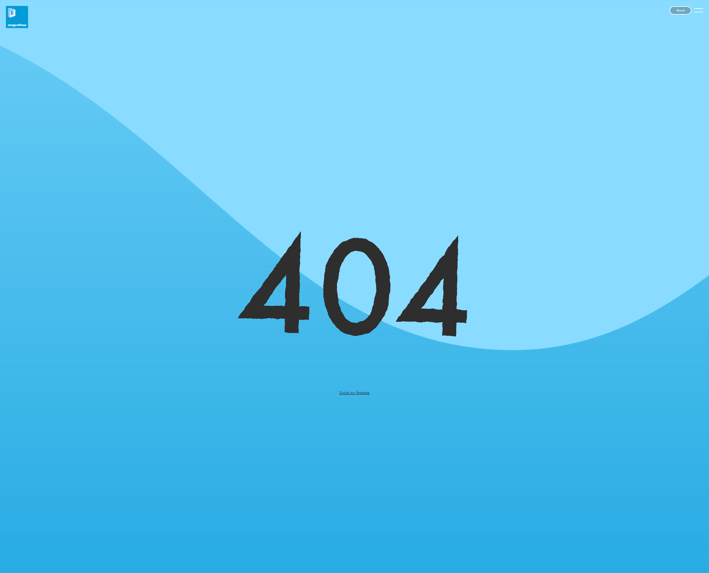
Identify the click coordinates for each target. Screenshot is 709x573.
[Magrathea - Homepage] (17, 17)
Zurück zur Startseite (354, 392)
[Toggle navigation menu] (698, 10)
